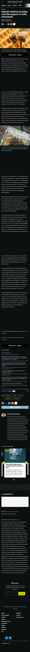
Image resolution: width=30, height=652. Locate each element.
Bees (15, 395)
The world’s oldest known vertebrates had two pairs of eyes (14, 465)
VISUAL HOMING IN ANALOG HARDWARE (12, 383)
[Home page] (15, 2)
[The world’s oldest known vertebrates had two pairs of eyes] (15, 456)
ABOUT (3, 619)
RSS (2, 631)
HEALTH (9, 5)
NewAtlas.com (20, 617)
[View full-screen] (28, 30)
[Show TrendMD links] (27, 391)
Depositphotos (24, 51)
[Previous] (3, 462)
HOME (19, 5)
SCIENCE (3, 5)
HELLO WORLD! (5, 615)
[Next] (26, 462)
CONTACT (3, 629)
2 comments (16, 407)
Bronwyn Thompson (13, 414)
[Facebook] (2, 24)
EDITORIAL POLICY (6, 621)
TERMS (3, 625)
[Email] (14, 24)
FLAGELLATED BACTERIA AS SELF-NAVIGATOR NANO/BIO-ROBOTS (13, 371)
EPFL (21, 395)
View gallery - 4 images (15, 55)
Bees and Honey (5, 352)
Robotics (8, 398)
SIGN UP (15, 5)
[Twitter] (5, 24)
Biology (3, 9)
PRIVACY (3, 627)
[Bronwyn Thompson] (3, 415)
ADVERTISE (4, 623)
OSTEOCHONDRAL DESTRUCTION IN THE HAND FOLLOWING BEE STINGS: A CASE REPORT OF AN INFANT (14, 364)
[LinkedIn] (8, 24)
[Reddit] (11, 24)
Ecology (16, 398)
